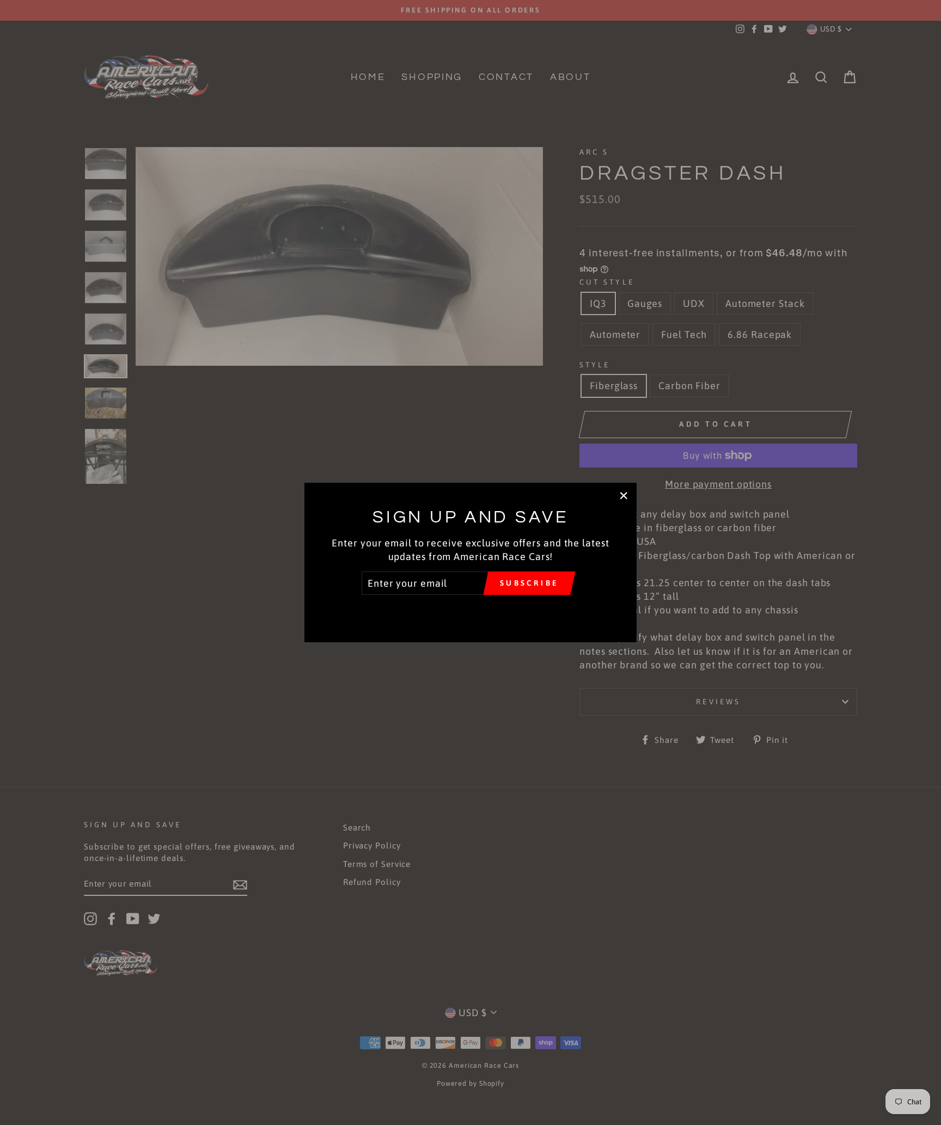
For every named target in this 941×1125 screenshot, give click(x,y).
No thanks (470, 610)
